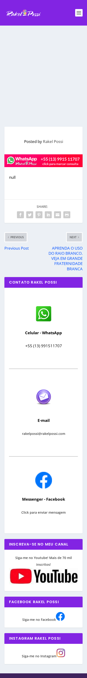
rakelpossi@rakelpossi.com (43, 433)
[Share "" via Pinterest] (39, 214)
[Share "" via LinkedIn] (48, 214)
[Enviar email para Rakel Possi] (43, 408)
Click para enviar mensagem (43, 512)
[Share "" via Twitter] (29, 214)
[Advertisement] (43, 71)
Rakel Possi (53, 141)
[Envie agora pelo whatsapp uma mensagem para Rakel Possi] (43, 321)
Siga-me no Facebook (39, 619)
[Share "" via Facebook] (20, 214)
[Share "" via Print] (66, 214)
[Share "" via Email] (57, 214)
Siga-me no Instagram (39, 656)
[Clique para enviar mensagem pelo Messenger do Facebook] (43, 487)
